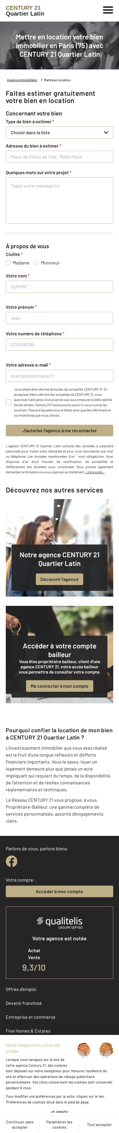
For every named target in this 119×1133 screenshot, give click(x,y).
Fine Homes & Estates (28, 1030)
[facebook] (11, 861)
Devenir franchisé (24, 1003)
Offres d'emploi (21, 989)
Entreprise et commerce (30, 1017)
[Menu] (108, 9)
